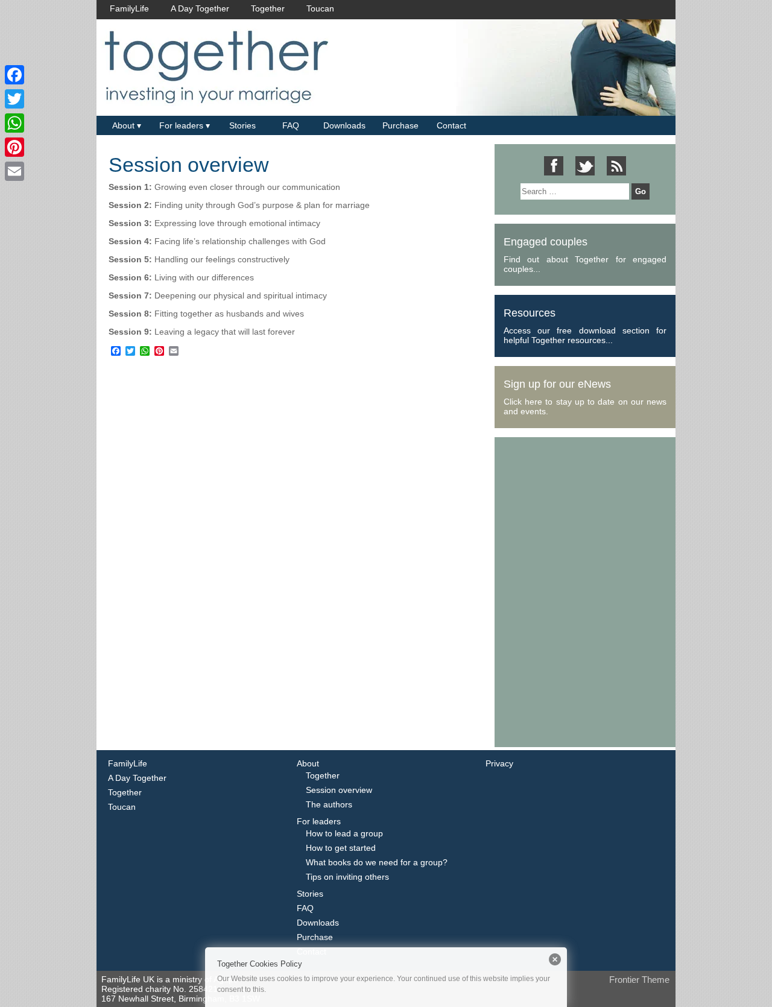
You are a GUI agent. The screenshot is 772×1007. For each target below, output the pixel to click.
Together (268, 8)
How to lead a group (344, 833)
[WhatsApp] (14, 123)
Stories (242, 125)
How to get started (341, 848)
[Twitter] (14, 99)
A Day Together (200, 8)
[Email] (14, 171)
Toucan (320, 8)
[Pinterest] (14, 147)
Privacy (499, 763)
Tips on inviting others (347, 877)
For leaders (181, 125)
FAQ (290, 125)
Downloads (344, 125)
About (123, 125)
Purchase (400, 125)
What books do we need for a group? (377, 862)
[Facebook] (14, 75)
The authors (329, 804)
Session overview (189, 164)
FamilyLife (129, 8)
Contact (451, 125)
